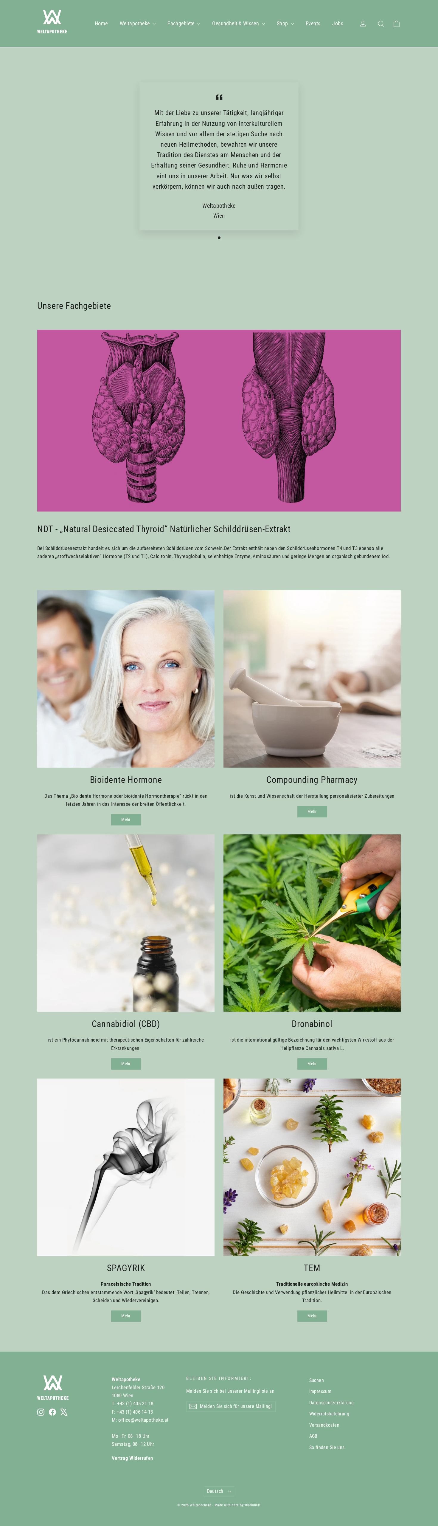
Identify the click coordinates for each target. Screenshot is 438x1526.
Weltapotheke (135, 23)
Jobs (337, 23)
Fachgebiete (181, 23)
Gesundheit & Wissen (236, 23)
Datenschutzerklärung (331, 1403)
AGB (313, 1436)
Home (101, 23)
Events (313, 23)
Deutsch (215, 1491)
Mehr (125, 819)
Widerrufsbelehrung (329, 1414)
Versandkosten (324, 1425)
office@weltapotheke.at (143, 1420)
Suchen (316, 1380)
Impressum (320, 1391)
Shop (283, 23)
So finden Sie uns (327, 1447)
